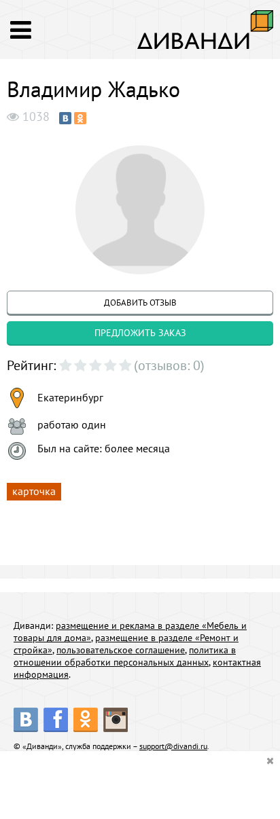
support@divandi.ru (173, 746)
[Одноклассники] (80, 118)
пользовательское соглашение (120, 650)
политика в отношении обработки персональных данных (125, 656)
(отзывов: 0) (169, 365)
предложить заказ (140, 333)
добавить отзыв (140, 302)
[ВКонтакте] (65, 118)
